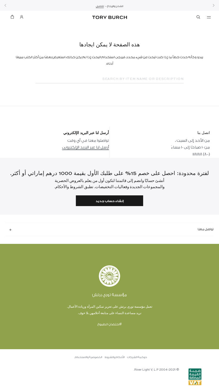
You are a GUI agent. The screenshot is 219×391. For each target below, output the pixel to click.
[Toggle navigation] (209, 16)
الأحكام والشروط (114, 357)
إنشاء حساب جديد (110, 201)
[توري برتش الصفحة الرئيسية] (109, 17)
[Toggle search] (198, 18)
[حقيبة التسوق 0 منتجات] (14, 18)
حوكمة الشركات (137, 357)
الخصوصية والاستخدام (88, 357)
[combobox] (110, 79)
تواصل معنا (206, 229)
